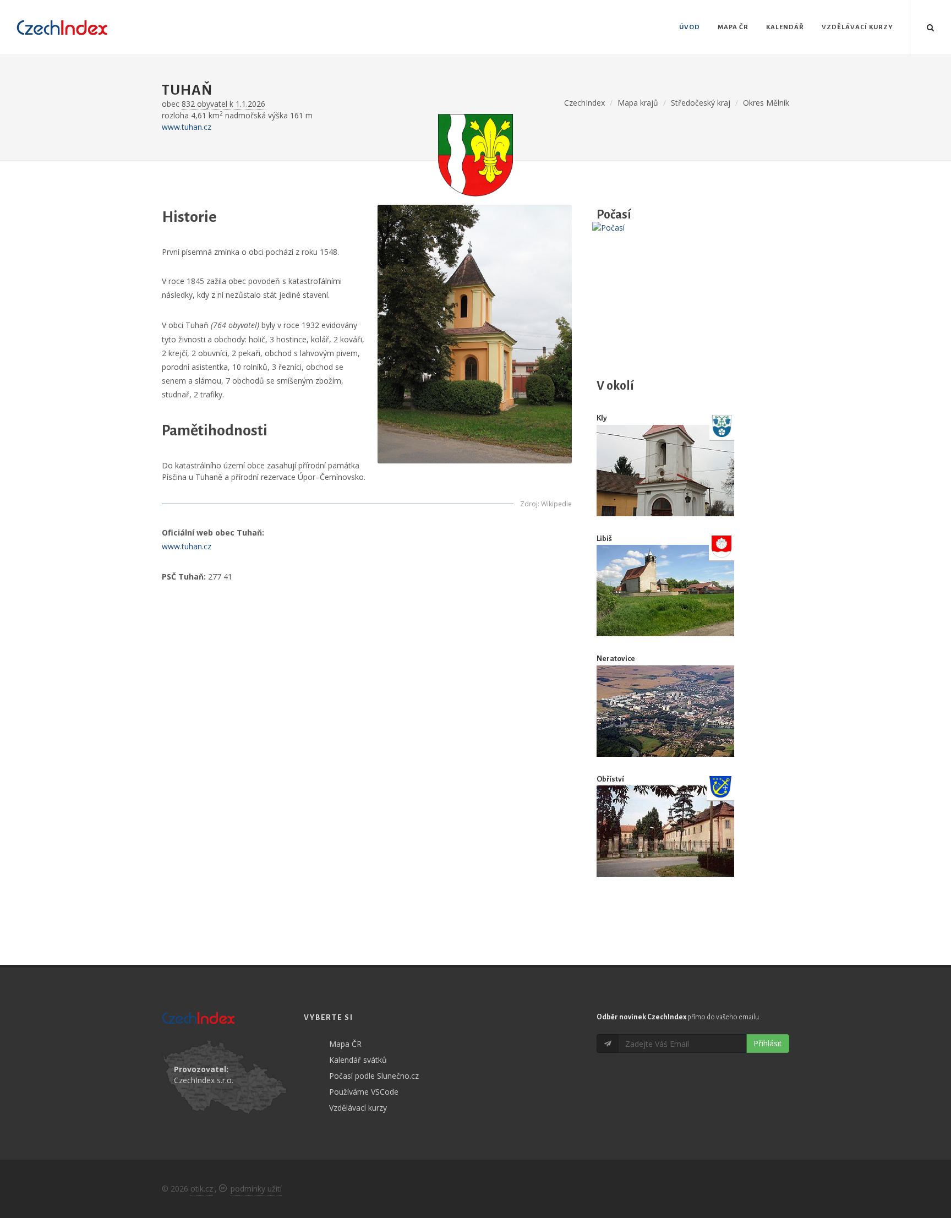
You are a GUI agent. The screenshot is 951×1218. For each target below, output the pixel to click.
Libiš (604, 538)
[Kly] (665, 470)
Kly (602, 418)
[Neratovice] (665, 711)
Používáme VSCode (363, 1091)
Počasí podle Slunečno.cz (374, 1075)
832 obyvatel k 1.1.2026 (223, 104)
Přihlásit (767, 1043)
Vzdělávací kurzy (358, 1107)
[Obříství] (665, 831)
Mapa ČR (345, 1044)
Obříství (610, 779)
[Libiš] (665, 590)
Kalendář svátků (358, 1060)
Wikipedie (556, 504)
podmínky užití (256, 1188)
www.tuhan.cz (186, 127)
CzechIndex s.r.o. (203, 1080)
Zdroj (529, 504)
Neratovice (616, 658)
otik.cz (201, 1188)
